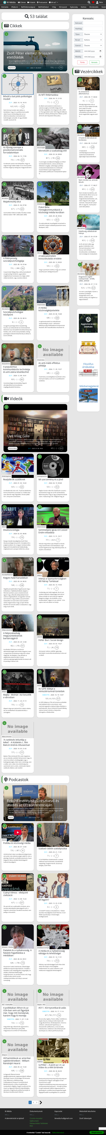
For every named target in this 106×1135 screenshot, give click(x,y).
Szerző (78, 45)
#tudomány (40, 360)
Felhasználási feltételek (39, 1123)
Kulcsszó (78, 23)
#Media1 (10, 817)
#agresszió (11, 67)
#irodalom (5, 198)
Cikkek (23, 2)
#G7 (3, 1004)
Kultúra (83, 7)
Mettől (77, 51)
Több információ (58, 1132)
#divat (4, 527)
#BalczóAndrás (6, 736)
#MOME (39, 637)
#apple (39, 1004)
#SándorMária (12, 448)
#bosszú (40, 253)
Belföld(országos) (28, 7)
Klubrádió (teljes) (89, 393)
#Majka (4, 691)
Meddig (78, 57)
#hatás (4, 840)
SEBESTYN (45, 695)
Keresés (94, 62)
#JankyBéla (9, 1004)
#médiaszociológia (43, 947)
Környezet (63, 7)
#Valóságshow (6, 476)
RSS (31, 1126)
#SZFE (39, 685)
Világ (54, 7)
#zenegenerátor (42, 476)
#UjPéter (40, 1061)
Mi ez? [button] (54, 2)
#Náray (39, 575)
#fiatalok (5, 947)
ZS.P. (28, 68)
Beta (101, 2)
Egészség (74, 7)
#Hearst (4, 1055)
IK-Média (11, 2)
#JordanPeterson (7, 574)
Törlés (82, 62)
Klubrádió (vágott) (89, 391)
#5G (44, 1004)
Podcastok (42, 2)
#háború (14, 7)
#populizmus (6, 363)
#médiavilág (41, 204)
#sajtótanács (41, 304)
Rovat (77, 40)
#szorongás (41, 147)
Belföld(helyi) (43, 7)
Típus (77, 34)
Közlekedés (93, 7)
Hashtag (78, 29)
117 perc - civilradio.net (91, 396)
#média (10, 947)
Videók (32, 2)
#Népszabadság (7, 630)
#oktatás (4, 7)
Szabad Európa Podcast (91, 398)
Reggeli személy (88, 401)
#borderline (5, 309)
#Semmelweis (41, 527)
